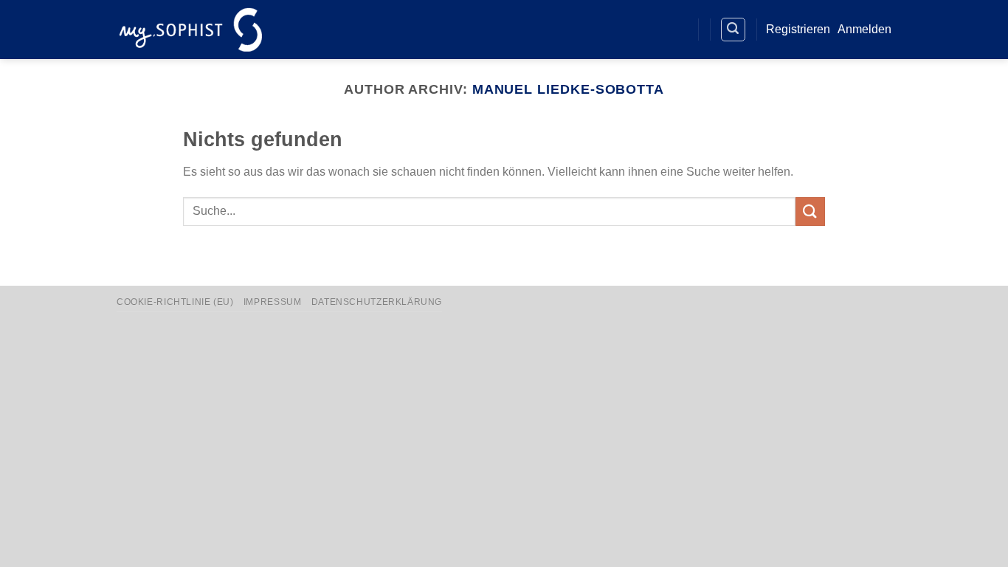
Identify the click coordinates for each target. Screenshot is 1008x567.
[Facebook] (622, 30)
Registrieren (798, 29)
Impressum (273, 302)
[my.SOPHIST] (190, 29)
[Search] (733, 29)
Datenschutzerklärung (376, 302)
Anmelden (864, 29)
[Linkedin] (649, 30)
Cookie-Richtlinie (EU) (175, 302)
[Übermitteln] (810, 211)
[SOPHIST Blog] (675, 30)
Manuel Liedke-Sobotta (568, 89)
